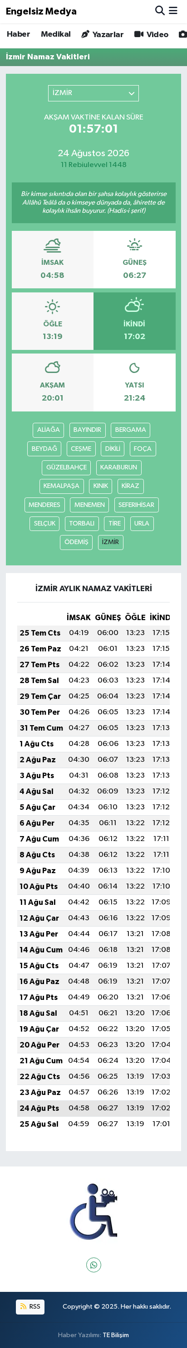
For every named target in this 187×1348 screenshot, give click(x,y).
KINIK (101, 486)
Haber (18, 34)
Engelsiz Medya (41, 11)
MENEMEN (89, 505)
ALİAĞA (48, 429)
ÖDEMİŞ (76, 542)
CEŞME (81, 448)
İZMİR (110, 542)
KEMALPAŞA (61, 486)
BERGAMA (130, 429)
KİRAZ (130, 486)
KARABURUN (118, 467)
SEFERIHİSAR (136, 505)
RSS (34, 1306)
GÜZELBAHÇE (66, 467)
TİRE (114, 523)
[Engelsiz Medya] (93, 1212)
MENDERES (44, 505)
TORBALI (81, 523)
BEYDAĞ (44, 448)
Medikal (56, 34)
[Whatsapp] (93, 1264)
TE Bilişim (116, 1335)
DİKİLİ (112, 448)
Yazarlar (107, 35)
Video (156, 35)
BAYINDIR (87, 429)
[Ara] (160, 11)
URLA (141, 523)
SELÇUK (44, 523)
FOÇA (143, 448)
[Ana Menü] (173, 11)
